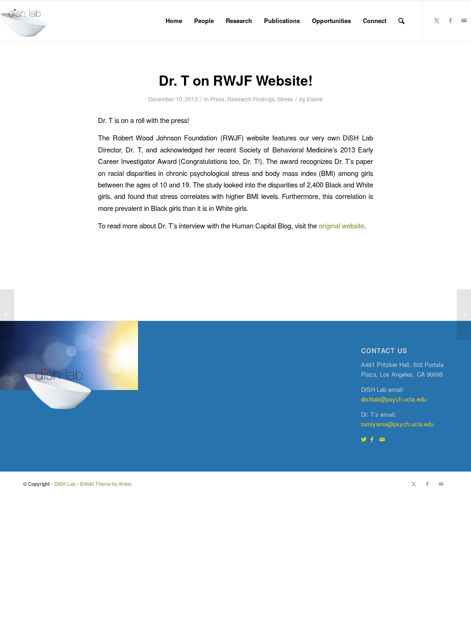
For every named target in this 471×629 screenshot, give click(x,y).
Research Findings (251, 99)
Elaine (315, 99)
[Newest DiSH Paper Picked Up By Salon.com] (7, 314)
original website (341, 225)
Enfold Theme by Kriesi (106, 483)
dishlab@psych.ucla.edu (393, 399)
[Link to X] (436, 20)
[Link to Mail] (464, 20)
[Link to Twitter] (364, 439)
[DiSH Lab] (23, 20)
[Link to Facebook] (450, 20)
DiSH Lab (64, 483)
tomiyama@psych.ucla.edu (397, 423)
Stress (285, 99)
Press (217, 99)
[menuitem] (174, 20)
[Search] (401, 20)
